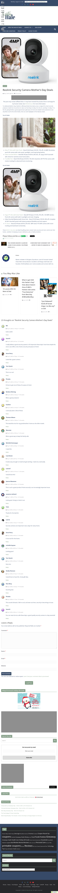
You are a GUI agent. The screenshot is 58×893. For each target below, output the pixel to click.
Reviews (4, 86)
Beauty (12, 833)
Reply (7, 335)
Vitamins (18, 848)
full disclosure (29, 104)
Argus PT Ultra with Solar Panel (14, 215)
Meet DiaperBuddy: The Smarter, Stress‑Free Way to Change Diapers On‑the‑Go (21, 815)
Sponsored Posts (43, 846)
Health (9, 840)
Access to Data (32, 31)
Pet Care (47, 842)
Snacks (38, 846)
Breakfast (22, 833)
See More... (53, 787)
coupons (6, 836)
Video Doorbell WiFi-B (11, 154)
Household (44, 840)
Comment (4, 630)
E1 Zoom (7, 223)
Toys (3, 849)
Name (3, 651)
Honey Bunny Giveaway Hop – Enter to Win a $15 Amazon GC (16, 805)
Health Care (15, 840)
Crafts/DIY (42, 884)
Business (26, 833)
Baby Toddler (8, 833)
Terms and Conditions (8, 31)
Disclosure (38, 27)
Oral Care (33, 842)
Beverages (17, 833)
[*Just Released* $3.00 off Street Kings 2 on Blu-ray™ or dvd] (48, 278)
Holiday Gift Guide (24, 840)
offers (30, 842)
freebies (43, 837)
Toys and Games (8, 849)
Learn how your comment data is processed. (36, 676)
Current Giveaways (16, 837)
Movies (15, 842)
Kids (12, 842)
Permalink (22, 328)
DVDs (30, 837)
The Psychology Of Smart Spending (10, 813)
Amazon (4, 833)
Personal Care (41, 842)
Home (31, 840)
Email (3, 658)
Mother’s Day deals (11, 230)
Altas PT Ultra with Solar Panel (13, 150)
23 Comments (18, 93)
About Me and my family (15, 27)
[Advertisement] (29, 97)
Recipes (22, 846)
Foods (37, 837)
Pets (50, 842)
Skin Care (35, 846)
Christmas (30, 833)
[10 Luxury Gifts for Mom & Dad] (9, 278)
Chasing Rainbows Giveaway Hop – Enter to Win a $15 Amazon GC (17, 808)
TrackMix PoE (9, 159)
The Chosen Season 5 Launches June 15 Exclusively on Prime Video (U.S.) (18, 245)
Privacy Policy (22, 31)
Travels (14, 849)
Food (33, 837)
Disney (27, 837)
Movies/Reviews (24, 842)
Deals (22, 837)
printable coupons (11, 845)
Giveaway (51, 836)
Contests (35, 833)
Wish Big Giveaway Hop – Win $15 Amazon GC (12, 810)
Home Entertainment (36, 840)
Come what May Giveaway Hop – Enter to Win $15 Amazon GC (40, 244)
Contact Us (27, 27)
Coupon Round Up (43, 833)
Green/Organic (15, 884)
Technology (51, 846)
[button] (32, 27)
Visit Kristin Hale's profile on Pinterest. (25, 797)
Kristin (12, 93)
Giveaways (5, 840)
